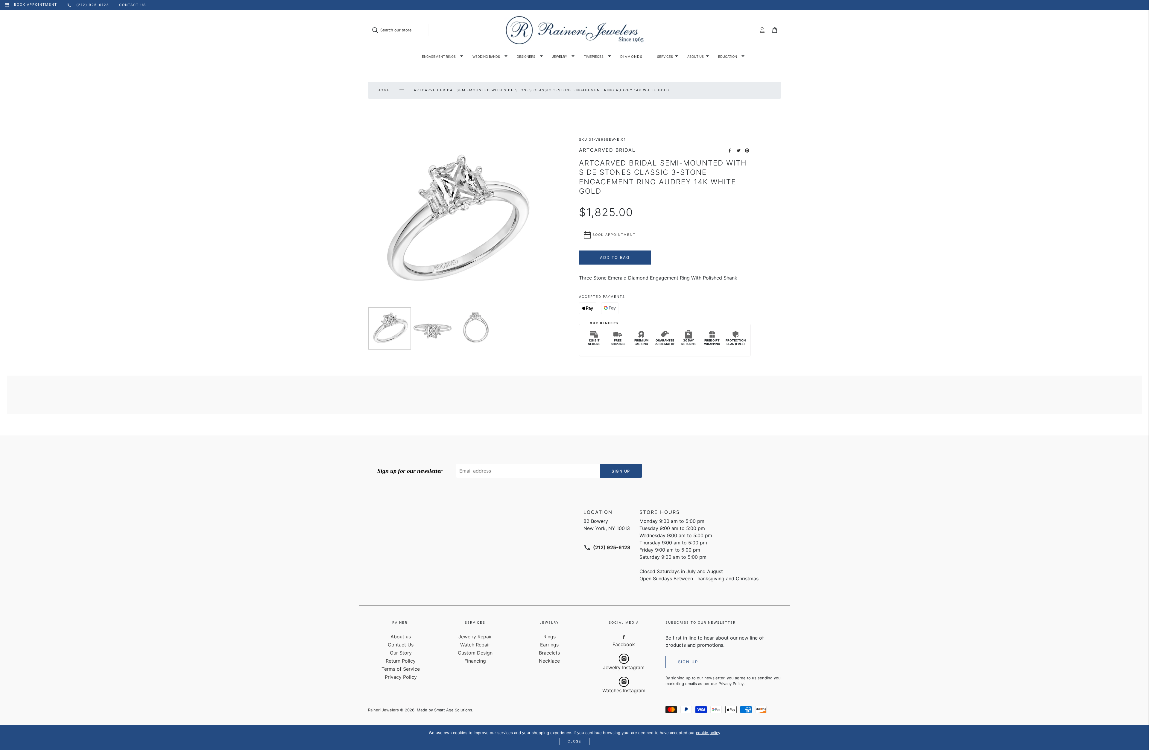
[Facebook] (623, 637)
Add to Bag (615, 257)
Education (727, 56)
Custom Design (475, 653)
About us (695, 56)
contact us (132, 5)
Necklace (549, 661)
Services (665, 56)
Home (384, 90)
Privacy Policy (401, 677)
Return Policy (401, 661)
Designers (526, 56)
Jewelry (559, 56)
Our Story (401, 653)
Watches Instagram (623, 690)
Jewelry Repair (475, 637)
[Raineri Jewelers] (574, 30)
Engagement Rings (439, 56)
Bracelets (549, 653)
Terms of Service (401, 669)
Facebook (624, 644)
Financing (475, 661)
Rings (549, 637)
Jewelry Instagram (624, 667)
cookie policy (708, 732)
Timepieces (594, 56)
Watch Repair (475, 645)
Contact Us (401, 645)
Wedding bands (486, 56)
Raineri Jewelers (383, 710)
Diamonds (631, 56)
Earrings (549, 645)
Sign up (688, 661)
